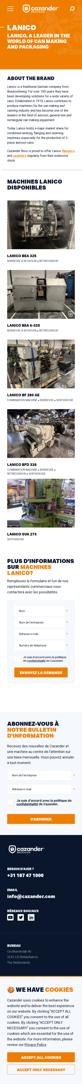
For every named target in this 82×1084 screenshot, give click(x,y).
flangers (68, 151)
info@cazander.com (31, 896)
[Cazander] (41, 8)
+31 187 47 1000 (25, 875)
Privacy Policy (35, 1045)
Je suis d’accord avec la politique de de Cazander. (44, 659)
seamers (19, 156)
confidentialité (36, 661)
